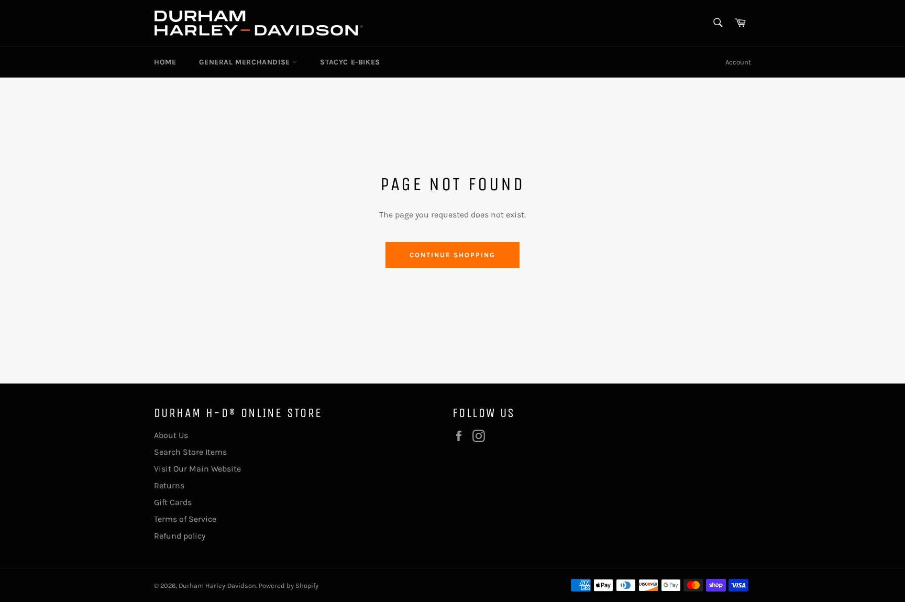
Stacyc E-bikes (350, 62)
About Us (171, 435)
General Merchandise (245, 62)
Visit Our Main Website (197, 469)
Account (738, 62)
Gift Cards (173, 502)
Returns (169, 485)
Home (165, 62)
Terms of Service (185, 519)
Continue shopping (452, 255)
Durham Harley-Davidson (217, 585)
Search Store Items (190, 452)
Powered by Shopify (288, 585)
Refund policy (179, 536)
